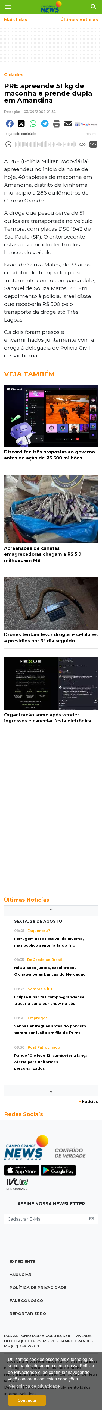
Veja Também (29, 374)
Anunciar (21, 1274)
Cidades (13, 74)
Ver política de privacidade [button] (34, 1386)
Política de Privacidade (38, 1287)
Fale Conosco (26, 1300)
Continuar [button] (27, 1400)
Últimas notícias (79, 19)
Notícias (88, 1102)
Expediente (22, 1261)
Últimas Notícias (26, 900)
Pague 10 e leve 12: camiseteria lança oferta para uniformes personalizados (51, 1062)
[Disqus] (51, 810)
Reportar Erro (28, 1313)
